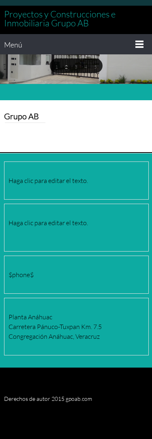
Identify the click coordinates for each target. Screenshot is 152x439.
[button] (57, 66)
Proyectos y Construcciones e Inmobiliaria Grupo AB (60, 19)
